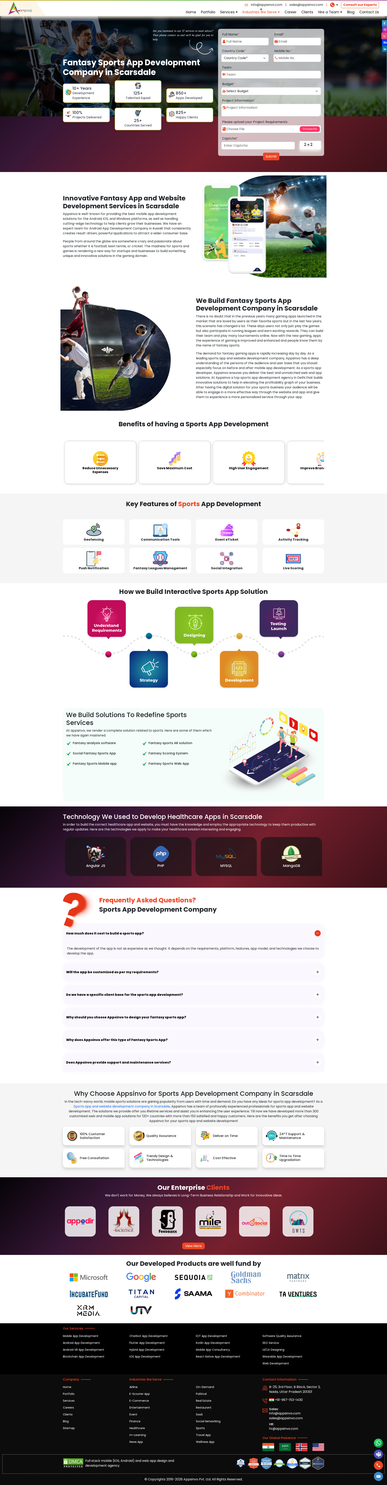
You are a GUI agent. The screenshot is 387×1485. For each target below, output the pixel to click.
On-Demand (205, 1387)
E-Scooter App (139, 1394)
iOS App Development (144, 1357)
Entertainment (139, 1408)
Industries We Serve (260, 12)
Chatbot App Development (148, 1336)
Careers (68, 1408)
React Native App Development (218, 1357)
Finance (134, 1421)
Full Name (230, 34)
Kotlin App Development (213, 1343)
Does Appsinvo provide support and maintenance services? (118, 1062)
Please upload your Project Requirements (254, 122)
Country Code (234, 51)
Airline (133, 1387)
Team (226, 67)
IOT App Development (211, 1336)
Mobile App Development (80, 1336)
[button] (378, 1476)
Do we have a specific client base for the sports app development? (124, 994)
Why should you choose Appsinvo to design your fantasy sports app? (126, 1017)
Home (191, 12)
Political (201, 1394)
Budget (228, 84)
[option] (95, 856)
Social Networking (208, 1421)
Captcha (230, 138)
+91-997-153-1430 (288, 1399)
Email (279, 34)
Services (228, 12)
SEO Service (270, 1343)
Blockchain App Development (83, 1357)
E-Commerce (139, 1401)
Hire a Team (329, 12)
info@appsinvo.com (266, 4)
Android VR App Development (83, 1350)
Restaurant (203, 1408)
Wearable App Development (282, 1357)
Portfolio (208, 12)
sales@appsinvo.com (306, 4)
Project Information (238, 100)
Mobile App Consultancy (213, 1350)
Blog (351, 12)
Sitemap (69, 1428)
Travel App (203, 1435)
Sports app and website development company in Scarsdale (122, 1106)
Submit (271, 156)
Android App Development (81, 1343)
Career (290, 12)
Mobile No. (283, 51)
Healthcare (137, 1428)
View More (193, 1246)
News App (136, 1442)
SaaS (199, 1414)
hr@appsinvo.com (283, 1428)
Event (133, 1414)
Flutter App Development (147, 1343)
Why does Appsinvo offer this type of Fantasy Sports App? (117, 1040)
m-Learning (137, 1435)
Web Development (275, 1363)
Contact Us (369, 12)
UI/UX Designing (273, 1350)
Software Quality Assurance (282, 1336)
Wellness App (205, 1442)
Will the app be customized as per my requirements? (112, 972)
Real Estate (203, 1401)
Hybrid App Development (146, 1350)
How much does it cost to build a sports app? (105, 933)
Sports (200, 1428)
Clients (307, 12)
